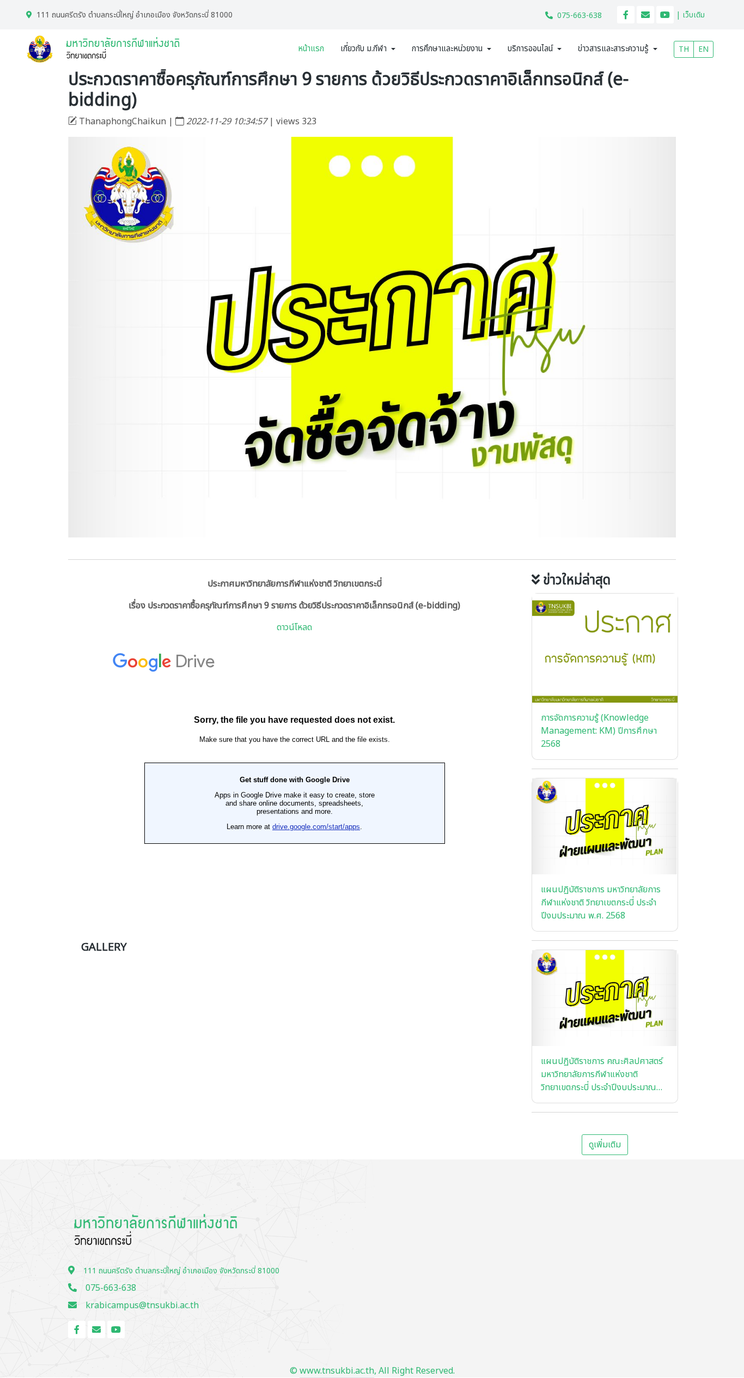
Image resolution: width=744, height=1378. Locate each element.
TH (684, 49)
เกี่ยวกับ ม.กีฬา (363, 49)
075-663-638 (579, 15)
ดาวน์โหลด (294, 627)
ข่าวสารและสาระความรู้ (613, 49)
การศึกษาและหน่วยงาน (447, 49)
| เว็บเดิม (690, 15)
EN (703, 49)
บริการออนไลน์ (530, 49)
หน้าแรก (311, 49)
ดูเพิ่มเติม (605, 1144)
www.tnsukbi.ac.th (337, 1370)
